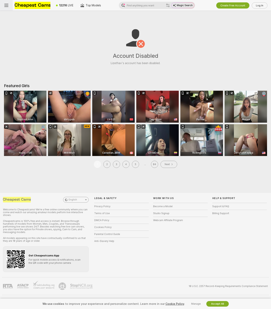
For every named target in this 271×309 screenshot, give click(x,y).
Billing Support (220, 213)
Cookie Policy (174, 303)
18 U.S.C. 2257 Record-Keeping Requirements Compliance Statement (228, 286)
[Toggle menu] (6, 5)
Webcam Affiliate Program (168, 220)
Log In (259, 5)
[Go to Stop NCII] (81, 286)
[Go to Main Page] (32, 5)
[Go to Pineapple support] (63, 286)
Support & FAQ (220, 206)
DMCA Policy (101, 220)
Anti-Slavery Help (104, 241)
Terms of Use (102, 213)
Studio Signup (161, 213)
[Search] (168, 5)
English (73, 199)
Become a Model (163, 206)
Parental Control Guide (107, 234)
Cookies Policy (103, 227)
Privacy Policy (102, 206)
